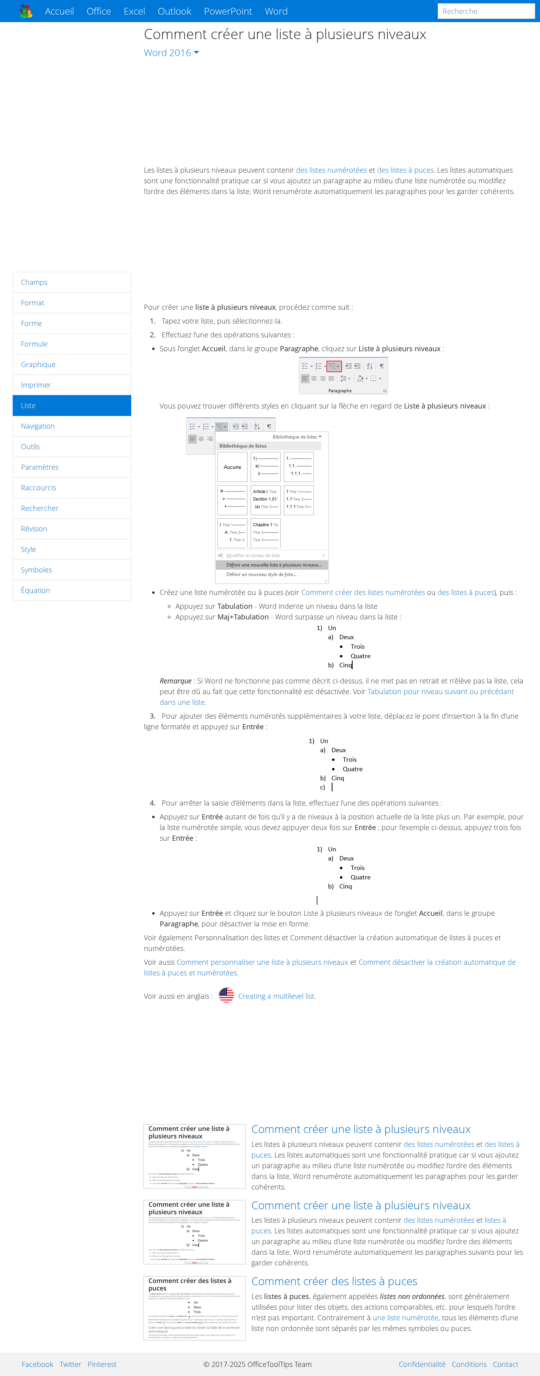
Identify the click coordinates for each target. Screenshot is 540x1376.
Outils (30, 446)
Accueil (59, 10)
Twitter (70, 1364)
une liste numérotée (405, 1317)
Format (32, 302)
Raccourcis (38, 487)
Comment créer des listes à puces (334, 1280)
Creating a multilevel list (276, 996)
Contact (505, 1364)
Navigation (38, 426)
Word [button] (276, 10)
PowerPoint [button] (228, 10)
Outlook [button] (174, 10)
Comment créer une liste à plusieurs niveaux (361, 1128)
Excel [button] (134, 10)
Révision (34, 528)
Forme (31, 323)
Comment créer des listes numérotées (363, 592)
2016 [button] (180, 52)
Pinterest (102, 1364)
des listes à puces (405, 170)
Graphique (38, 364)
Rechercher (40, 508)
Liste (28, 405)
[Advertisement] (72, 146)
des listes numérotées (331, 170)
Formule (34, 343)
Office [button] (99, 10)
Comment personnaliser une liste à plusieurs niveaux (262, 962)
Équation (35, 590)
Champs (34, 282)
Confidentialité (422, 1364)
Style (28, 549)
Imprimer (36, 385)
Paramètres (40, 467)
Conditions (469, 1364)
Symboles (36, 569)
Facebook (37, 1364)
